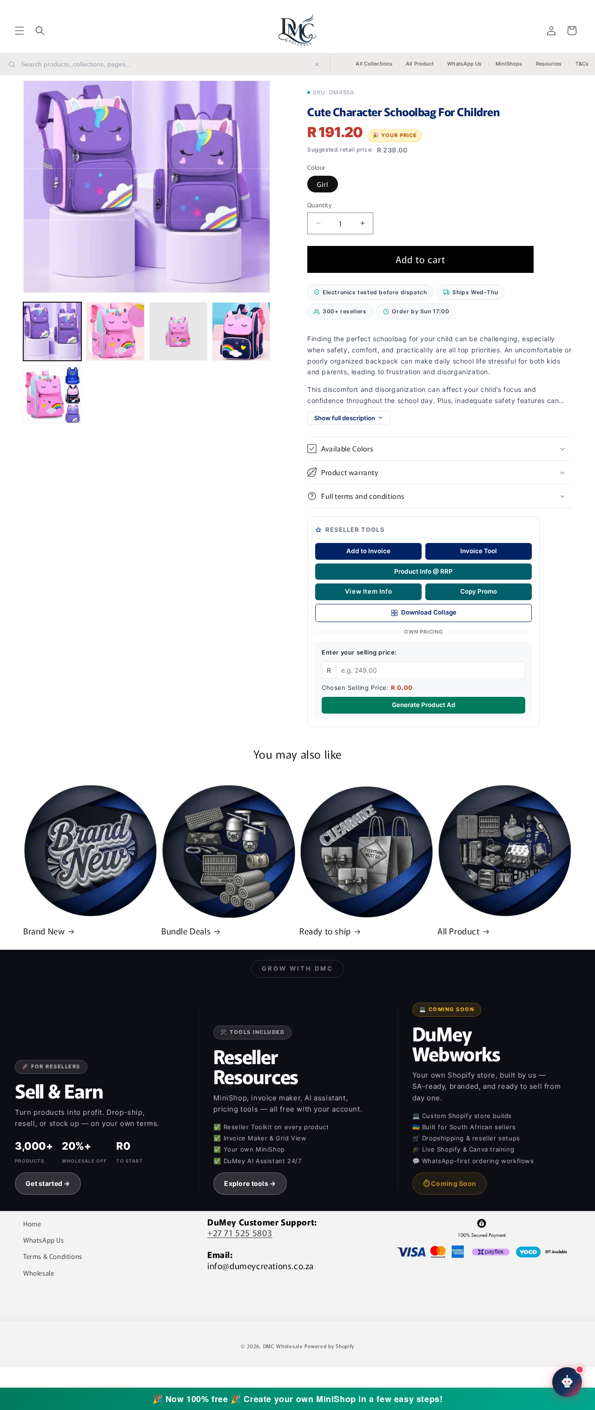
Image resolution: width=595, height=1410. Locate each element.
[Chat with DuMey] (567, 1382)
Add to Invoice (368, 551)
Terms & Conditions (52, 1256)
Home (32, 1223)
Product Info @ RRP (423, 571)
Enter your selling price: (359, 652)
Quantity (319, 204)
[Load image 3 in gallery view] (178, 331)
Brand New (44, 931)
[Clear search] (317, 64)
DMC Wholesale (283, 1346)
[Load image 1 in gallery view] (52, 331)
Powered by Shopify (329, 1346)
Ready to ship (325, 931)
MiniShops (509, 63)
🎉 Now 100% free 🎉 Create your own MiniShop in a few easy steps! (297, 1399)
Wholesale (38, 1273)
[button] (19, 30)
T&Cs (581, 63)
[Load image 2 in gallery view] (115, 331)
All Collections (374, 63)
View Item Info (368, 591)
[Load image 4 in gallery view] (241, 331)
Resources (549, 63)
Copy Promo (478, 591)
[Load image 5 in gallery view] (52, 394)
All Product (420, 63)
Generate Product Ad (424, 704)
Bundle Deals (186, 931)
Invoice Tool (478, 551)
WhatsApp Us (464, 63)
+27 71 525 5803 (239, 1232)
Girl (322, 184)
